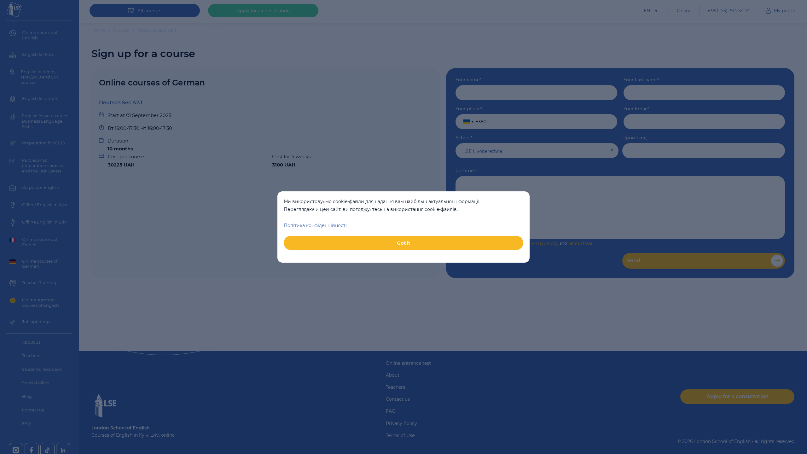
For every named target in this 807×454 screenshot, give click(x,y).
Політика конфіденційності (315, 225)
